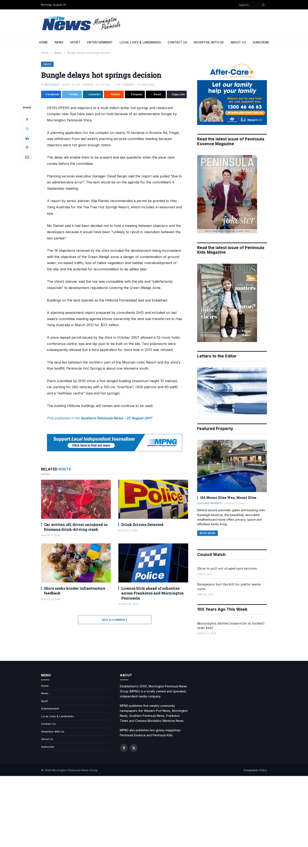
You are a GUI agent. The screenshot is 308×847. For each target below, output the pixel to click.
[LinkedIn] (27, 138)
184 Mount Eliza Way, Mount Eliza (228, 497)
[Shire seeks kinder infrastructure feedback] (76, 562)
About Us (238, 42)
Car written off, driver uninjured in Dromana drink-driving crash (76, 527)
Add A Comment (114, 619)
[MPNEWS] (82, 23)
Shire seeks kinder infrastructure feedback (74, 590)
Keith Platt (52, 84)
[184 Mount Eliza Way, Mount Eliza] (232, 466)
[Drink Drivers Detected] (153, 499)
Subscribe (261, 42)
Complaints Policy (255, 770)
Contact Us (177, 42)
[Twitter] (27, 129)
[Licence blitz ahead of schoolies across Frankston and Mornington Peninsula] (153, 562)
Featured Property (210, 503)
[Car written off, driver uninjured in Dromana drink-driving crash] (76, 499)
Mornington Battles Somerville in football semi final (230, 625)
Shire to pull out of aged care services (227, 568)
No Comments (126, 84)
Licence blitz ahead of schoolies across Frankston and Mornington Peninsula (152, 593)
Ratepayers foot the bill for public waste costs (229, 586)
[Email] (27, 157)
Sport (75, 42)
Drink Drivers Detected (142, 524)
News (59, 42)
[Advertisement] (154, 811)
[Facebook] (27, 119)
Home (43, 42)
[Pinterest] (27, 147)
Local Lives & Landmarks (140, 42)
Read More (207, 533)
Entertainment (100, 42)
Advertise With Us (209, 42)
